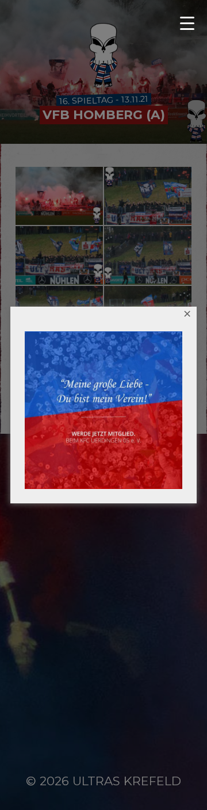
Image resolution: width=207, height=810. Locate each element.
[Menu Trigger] (191, 23)
